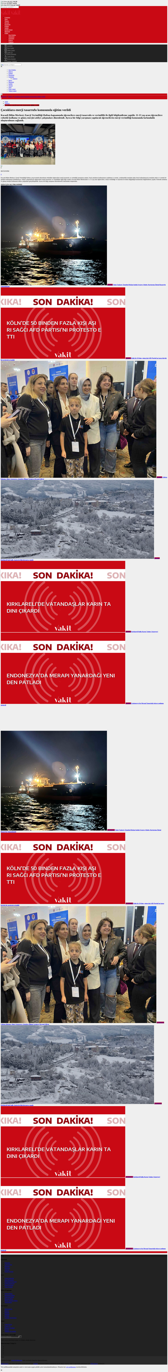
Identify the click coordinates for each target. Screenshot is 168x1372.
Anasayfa (4, 96)
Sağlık (7, 28)
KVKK (7, 1316)
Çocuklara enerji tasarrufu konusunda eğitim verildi (29, 96)
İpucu (10, 80)
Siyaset (7, 23)
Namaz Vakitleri (12, 61)
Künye (7, 1311)
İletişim (7, 1312)
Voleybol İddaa (9, 1297)
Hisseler (7, 1266)
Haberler (7, 1263)
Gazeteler (9, 46)
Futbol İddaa (8, 1293)
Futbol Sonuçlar (9, 1283)
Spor (6, 19)
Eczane (7, 1329)
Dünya (11, 40)
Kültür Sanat (8, 30)
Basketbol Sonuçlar (11, 1282)
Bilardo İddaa (9, 1299)
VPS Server (94, 1363)
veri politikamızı (71, 1367)
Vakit (6, 101)
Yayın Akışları (11, 59)
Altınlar (7, 1270)
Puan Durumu (9, 1285)
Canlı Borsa (10, 56)
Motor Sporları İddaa (11, 1300)
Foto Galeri (10, 48)
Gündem (7, 17)
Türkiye (11, 42)
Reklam (7, 1314)
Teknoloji (11, 37)
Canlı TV (10, 52)
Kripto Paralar (9, 1271)
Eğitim (7, 26)
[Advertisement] (15, 718)
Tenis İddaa (8, 1302)
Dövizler (7, 1268)
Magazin (7, 31)
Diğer (6, 33)
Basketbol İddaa (10, 1295)
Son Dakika (12, 35)
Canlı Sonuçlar (9, 1278)
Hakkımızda (8, 1309)
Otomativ (11, 38)
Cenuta (35, 1363)
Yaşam (7, 21)
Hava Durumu (11, 54)
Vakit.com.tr (4, 1363)
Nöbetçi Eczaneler (10, 1331)
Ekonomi (7, 24)
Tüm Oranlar (9, 1287)
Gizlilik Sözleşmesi (10, 1318)
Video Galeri (11, 50)
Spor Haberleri (9, 1280)
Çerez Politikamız (16, 1360)
